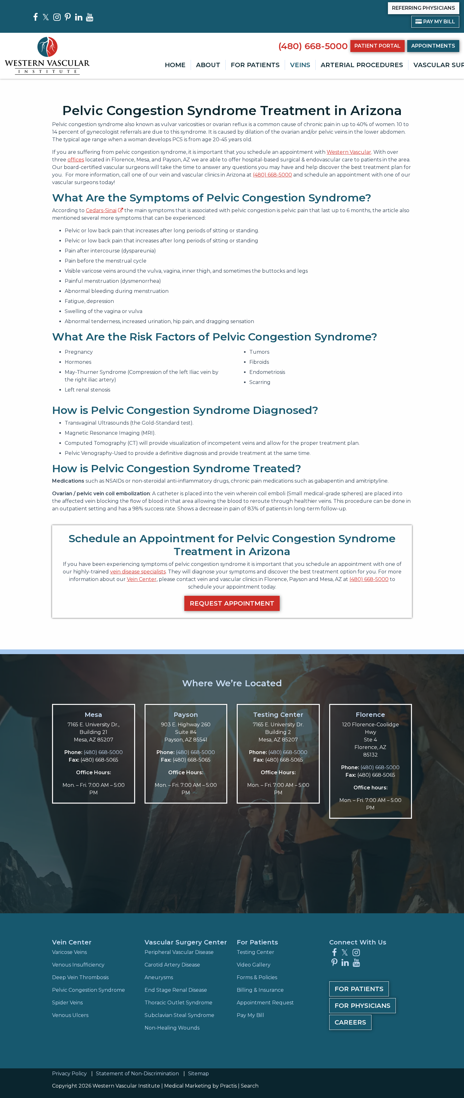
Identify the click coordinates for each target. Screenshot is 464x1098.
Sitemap (198, 1073)
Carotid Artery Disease (172, 965)
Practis (228, 1086)
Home (175, 65)
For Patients (255, 65)
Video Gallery (254, 965)
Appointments (433, 46)
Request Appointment (232, 603)
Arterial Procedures (362, 65)
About (208, 65)
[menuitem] (175, 65)
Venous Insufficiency (78, 965)
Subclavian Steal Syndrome (179, 1015)
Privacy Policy (69, 1073)
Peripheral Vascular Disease (179, 952)
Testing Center (278, 714)
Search (250, 1086)
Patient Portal (377, 46)
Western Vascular (349, 152)
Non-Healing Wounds (172, 1028)
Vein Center (142, 579)
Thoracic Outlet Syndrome (178, 1003)
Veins (300, 65)
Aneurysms (159, 977)
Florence (370, 714)
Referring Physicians (423, 8)
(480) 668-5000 (313, 46)
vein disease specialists (138, 572)
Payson (186, 714)
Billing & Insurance (260, 990)
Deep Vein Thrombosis (80, 977)
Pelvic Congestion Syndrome (88, 990)
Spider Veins (67, 1003)
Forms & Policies (257, 977)
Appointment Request (265, 1003)
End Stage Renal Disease (176, 990)
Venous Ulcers (70, 1015)
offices (76, 160)
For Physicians (362, 1005)
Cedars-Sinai (101, 210)
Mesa (93, 714)
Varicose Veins (69, 952)
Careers (350, 1022)
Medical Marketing (187, 1086)
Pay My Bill (435, 21)
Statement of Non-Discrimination (137, 1073)
